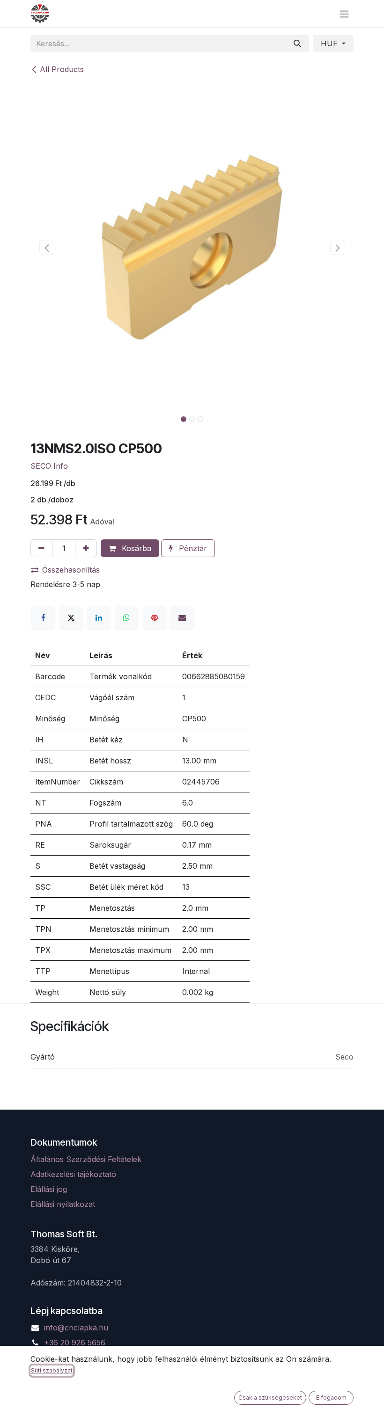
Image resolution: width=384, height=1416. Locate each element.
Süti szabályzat (52, 1370)
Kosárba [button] (135, 548)
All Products (62, 69)
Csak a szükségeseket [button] (270, 1397)
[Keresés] (297, 43)
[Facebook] (43, 617)
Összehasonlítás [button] (71, 569)
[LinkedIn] (99, 617)
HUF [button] (330, 43)
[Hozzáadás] (86, 548)
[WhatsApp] (126, 617)
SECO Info (49, 466)
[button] (46, 247)
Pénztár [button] (192, 548)
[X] (71, 617)
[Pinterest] (154, 617)
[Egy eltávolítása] (41, 548)
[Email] (182, 617)
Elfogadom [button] (331, 1397)
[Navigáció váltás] (344, 13)
